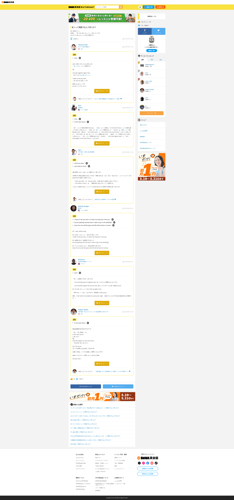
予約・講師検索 (119, 463)
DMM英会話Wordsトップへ (148, 148)
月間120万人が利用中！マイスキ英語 (104, 199)
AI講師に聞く (149, 7)
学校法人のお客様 (147, 474)
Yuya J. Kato (148, 81)
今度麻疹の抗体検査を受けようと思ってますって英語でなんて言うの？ (90, 440)
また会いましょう (85, 75)
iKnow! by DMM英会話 (82, 481)
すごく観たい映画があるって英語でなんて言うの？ (85, 428)
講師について (118, 457)
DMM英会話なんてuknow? (83, 483)
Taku (146, 98)
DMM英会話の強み (81, 463)
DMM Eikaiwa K (149, 64)
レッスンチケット (119, 469)
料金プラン (98, 457)
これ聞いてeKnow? (100, 471)
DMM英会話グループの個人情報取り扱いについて (104, 484)
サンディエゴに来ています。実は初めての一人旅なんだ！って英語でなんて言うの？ (94, 408)
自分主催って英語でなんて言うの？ (80, 444)
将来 (123, 130)
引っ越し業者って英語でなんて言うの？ (82, 432)
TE (146, 106)
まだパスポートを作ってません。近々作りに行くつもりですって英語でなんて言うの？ (95, 416)
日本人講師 (79, 466)
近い (97, 130)
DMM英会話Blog (80, 489)
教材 (116, 466)
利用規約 (142, 136)
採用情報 (97, 490)
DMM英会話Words (81, 486)
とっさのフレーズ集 (120, 483)
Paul (146, 73)
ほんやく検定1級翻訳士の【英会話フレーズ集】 (107, 99)
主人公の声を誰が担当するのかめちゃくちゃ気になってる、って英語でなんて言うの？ (95, 436)
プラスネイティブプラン (101, 460)
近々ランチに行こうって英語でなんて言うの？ (83, 424)
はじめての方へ (80, 457)
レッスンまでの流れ (120, 460)
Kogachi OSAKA (149, 89)
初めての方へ (143, 125)
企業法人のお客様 (147, 468)
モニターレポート (80, 469)
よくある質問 (143, 131)
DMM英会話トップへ (146, 142)
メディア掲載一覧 (100, 488)
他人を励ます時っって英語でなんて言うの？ (83, 420)
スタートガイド (80, 460)
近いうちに (77, 66)
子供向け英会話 (99, 466)
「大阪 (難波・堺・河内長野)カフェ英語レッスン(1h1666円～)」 (111, 371)
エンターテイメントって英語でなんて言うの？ (83, 412)
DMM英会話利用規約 (101, 481)
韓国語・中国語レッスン (101, 463)
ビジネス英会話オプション (102, 469)
